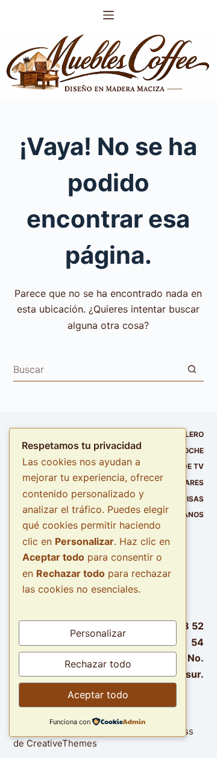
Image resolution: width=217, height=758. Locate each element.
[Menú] (108, 15)
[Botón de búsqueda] (192, 369)
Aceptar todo (98, 695)
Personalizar (98, 633)
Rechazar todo (97, 664)
